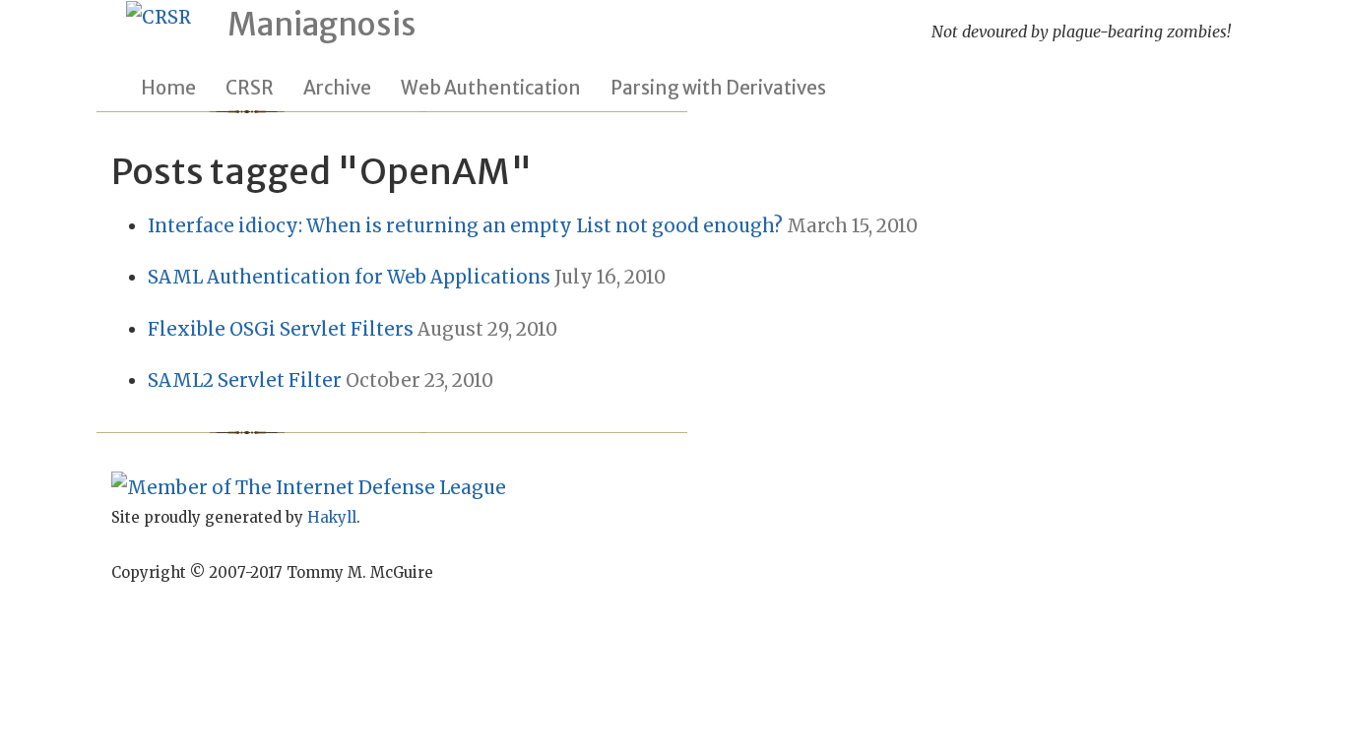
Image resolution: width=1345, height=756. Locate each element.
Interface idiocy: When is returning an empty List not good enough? (465, 226)
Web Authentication (491, 88)
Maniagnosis (321, 24)
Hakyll (331, 517)
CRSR (249, 88)
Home (168, 88)
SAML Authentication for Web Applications (349, 277)
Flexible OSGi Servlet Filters (281, 329)
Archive (337, 88)
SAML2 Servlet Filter (245, 380)
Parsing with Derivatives (718, 88)
